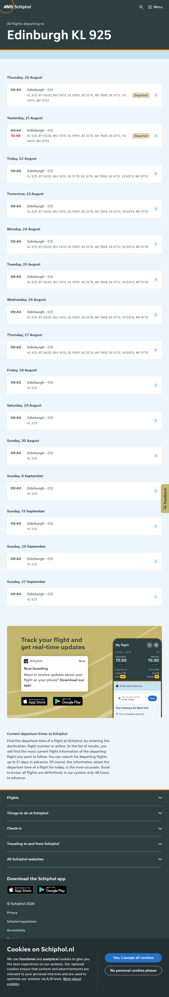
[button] (165, 498)
